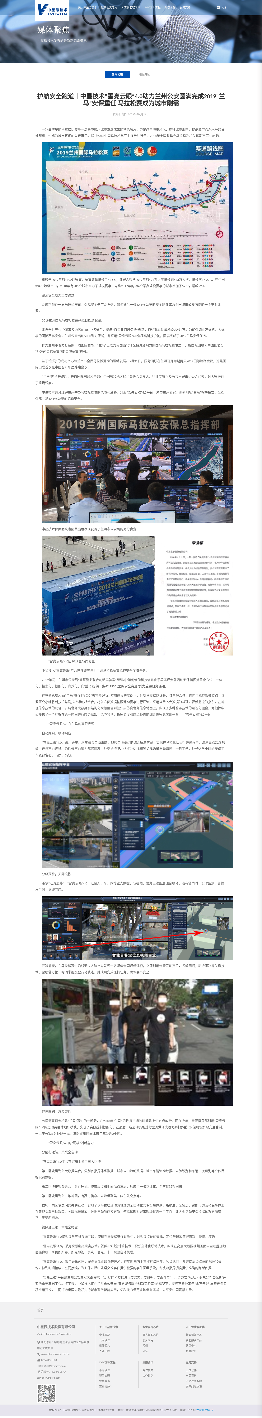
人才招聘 (104, 1351)
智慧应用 (191, 1351)
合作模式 (148, 1370)
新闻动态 (117, 74)
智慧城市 (104, 1381)
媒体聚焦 (104, 1345)
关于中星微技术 (87, 7)
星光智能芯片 (151, 1335)
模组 (145, 1345)
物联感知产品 (194, 1335)
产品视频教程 (194, 1381)
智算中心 (191, 1345)
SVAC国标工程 (152, 7)
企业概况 (104, 1335)
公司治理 (104, 1340)
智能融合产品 (194, 1340)
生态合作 (170, 7)
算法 (145, 1351)
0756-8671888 (49, 1360)
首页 (40, 1311)
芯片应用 (148, 1340)
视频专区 (144, 74)
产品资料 (191, 1375)
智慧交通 (104, 1375)
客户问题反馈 (194, 1386)
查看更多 (104, 1386)
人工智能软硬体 (130, 7)
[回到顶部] (257, 1413)
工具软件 (191, 1370)
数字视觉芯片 (109, 7)
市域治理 (104, 1370)
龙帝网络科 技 (204, 1410)
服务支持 (185, 7)
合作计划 (148, 1375)
